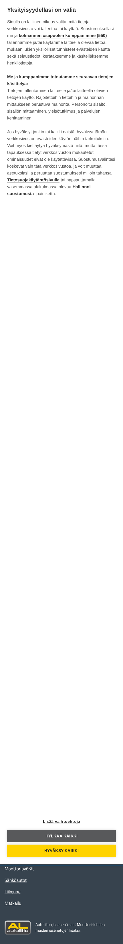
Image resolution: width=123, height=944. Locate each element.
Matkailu (13, 903)
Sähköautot (16, 880)
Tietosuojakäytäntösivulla (33, 180)
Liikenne (12, 891)
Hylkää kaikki (61, 836)
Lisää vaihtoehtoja (61, 821)
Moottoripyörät (19, 869)
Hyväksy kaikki (61, 851)
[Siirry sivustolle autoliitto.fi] (18, 928)
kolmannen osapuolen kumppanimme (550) (63, 35)
